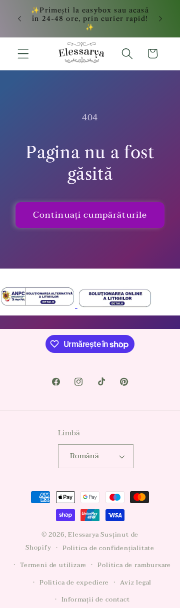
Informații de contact (96, 599)
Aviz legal (136, 582)
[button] (23, 53)
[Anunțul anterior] (19, 18)
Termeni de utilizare (53, 565)
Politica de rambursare (134, 565)
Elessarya (84, 534)
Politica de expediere (74, 582)
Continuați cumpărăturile (90, 215)
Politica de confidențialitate (108, 548)
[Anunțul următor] (161, 18)
